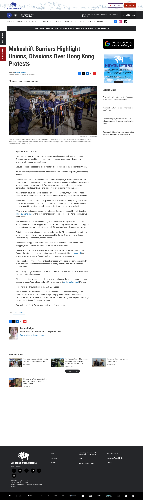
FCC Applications (112, 453)
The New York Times (24, 214)
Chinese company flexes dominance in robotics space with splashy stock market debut (118, 121)
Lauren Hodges (20, 72)
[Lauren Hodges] (13, 333)
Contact (54, 458)
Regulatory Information (86, 463)
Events (90, 22)
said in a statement (71, 282)
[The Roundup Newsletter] (118, 68)
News (31, 22)
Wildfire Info (2, 54)
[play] (9, 15)
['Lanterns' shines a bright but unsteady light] (99, 362)
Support (78, 22)
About (67, 22)
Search (100, 22)
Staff (80, 459)
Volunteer (116, 5)
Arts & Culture (44, 22)
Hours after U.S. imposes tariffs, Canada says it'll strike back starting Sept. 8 (35, 381)
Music (58, 22)
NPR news (19, 312)
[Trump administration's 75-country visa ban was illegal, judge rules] (15, 362)
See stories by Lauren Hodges (33, 335)
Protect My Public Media (114, 458)
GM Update (2, 38)
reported (77, 253)
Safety (108, 22)
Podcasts (21, 22)
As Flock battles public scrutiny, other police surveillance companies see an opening (76, 361)
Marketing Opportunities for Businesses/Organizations (88, 453)
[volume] (15, 15)
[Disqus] (71, 418)
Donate (131, 5)
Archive (109, 463)
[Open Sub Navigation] (13, 22)
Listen (9, 22)
